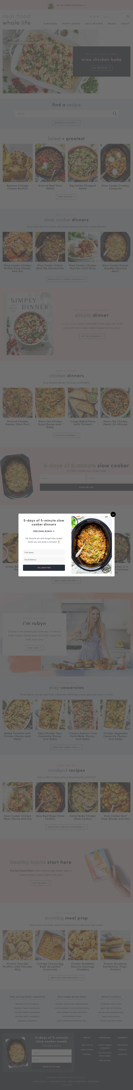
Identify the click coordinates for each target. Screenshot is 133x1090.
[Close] (113, 514)
